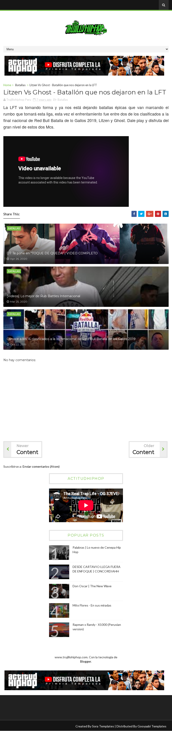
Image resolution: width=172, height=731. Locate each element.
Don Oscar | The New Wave (92, 586)
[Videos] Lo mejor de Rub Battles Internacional (43, 296)
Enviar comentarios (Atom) (41, 466)
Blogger (85, 661)
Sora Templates (103, 726)
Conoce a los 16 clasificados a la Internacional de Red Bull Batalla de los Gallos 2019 (71, 339)
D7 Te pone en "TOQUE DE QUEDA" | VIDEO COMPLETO (52, 253)
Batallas (20, 85)
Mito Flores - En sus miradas (92, 605)
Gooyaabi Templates (152, 726)
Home (7, 85)
